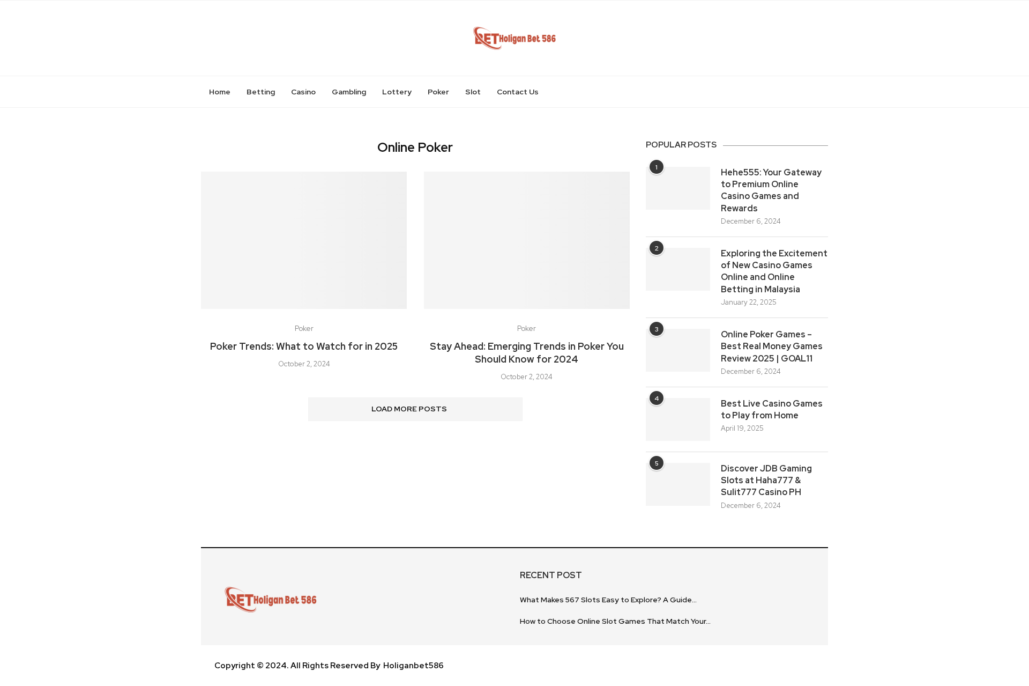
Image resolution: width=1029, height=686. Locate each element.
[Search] (822, 92)
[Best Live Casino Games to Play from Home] (678, 419)
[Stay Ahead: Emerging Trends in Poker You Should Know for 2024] (527, 240)
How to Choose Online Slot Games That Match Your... (615, 621)
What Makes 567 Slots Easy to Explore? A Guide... (608, 599)
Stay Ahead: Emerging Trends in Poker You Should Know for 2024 (527, 352)
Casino (303, 92)
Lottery (397, 92)
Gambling (349, 92)
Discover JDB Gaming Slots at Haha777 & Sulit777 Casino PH (766, 480)
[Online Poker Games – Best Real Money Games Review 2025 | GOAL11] (678, 350)
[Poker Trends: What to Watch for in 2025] (304, 240)
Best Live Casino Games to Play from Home (772, 409)
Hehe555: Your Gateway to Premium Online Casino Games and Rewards (771, 190)
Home (219, 92)
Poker (438, 92)
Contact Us (518, 92)
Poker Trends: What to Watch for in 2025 (304, 346)
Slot (473, 92)
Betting (261, 92)
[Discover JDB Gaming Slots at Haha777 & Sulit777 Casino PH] (678, 484)
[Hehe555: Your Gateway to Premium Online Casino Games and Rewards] (678, 188)
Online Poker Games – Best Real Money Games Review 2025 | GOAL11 (772, 346)
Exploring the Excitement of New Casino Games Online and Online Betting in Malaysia (774, 271)
